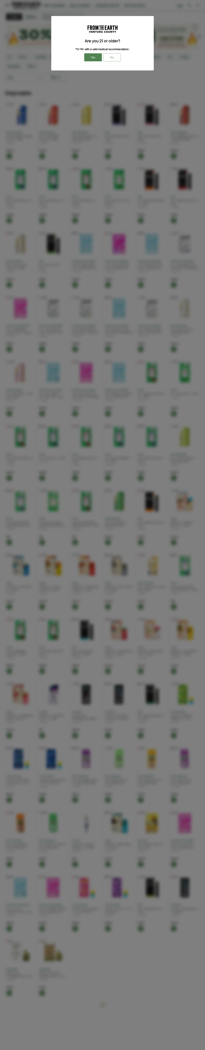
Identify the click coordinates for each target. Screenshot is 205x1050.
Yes (93, 57)
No (112, 57)
